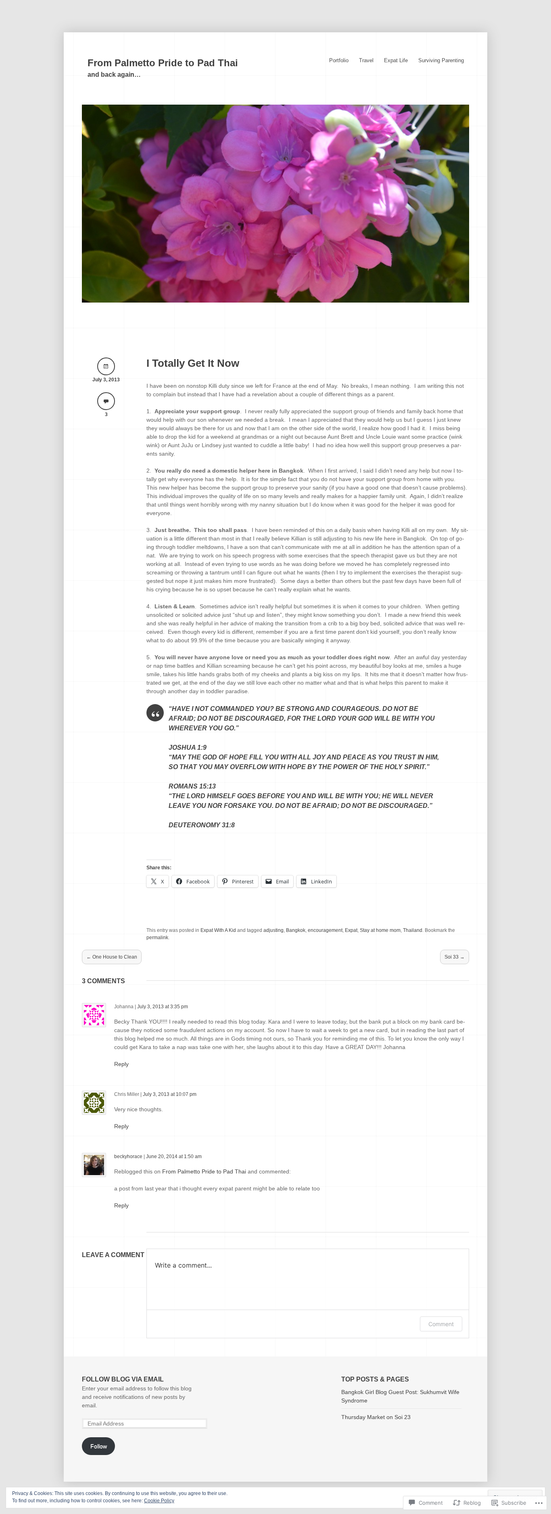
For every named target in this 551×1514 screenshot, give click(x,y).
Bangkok (295, 930)
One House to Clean (111, 957)
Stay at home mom (380, 930)
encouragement (325, 930)
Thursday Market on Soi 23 (376, 1417)
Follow (98, 1446)
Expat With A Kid (218, 930)
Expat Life (396, 60)
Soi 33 (455, 957)
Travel (366, 60)
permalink (157, 937)
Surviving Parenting (441, 60)
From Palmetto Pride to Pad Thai (163, 62)
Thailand (412, 930)
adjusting (273, 930)
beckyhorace (128, 1156)
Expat (351, 930)
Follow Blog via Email (123, 1379)
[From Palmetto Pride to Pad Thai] (275, 300)
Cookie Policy (159, 1500)
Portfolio (339, 60)
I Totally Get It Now (192, 363)
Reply (121, 1064)
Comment (441, 1324)
